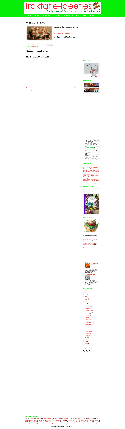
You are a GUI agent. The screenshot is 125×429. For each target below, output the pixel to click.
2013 (86, 339)
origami (84, 175)
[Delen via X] (49, 45)
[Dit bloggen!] (48, 45)
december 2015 (89, 304)
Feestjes (56, 15)
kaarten (84, 240)
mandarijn (97, 176)
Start (28, 15)
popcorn (85, 179)
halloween (85, 169)
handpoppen (92, 239)
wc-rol (91, 183)
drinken (88, 183)
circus (84, 244)
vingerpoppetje (86, 181)
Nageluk (86, 262)
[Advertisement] (91, 38)
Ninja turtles (88, 326)
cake (93, 178)
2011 (86, 343)
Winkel (36, 15)
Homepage (53, 87)
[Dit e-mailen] (47, 45)
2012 (86, 341)
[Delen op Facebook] (51, 45)
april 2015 (88, 317)
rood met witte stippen (94, 180)
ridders (88, 242)
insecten (97, 172)
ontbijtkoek (93, 179)
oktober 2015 (89, 308)
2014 (86, 337)
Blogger (72, 426)
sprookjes (95, 240)
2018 (86, 298)
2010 (86, 344)
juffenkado (91, 169)
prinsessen (93, 242)
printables (85, 170)
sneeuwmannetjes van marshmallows (62, 33)
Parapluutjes (88, 327)
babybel (45, 418)
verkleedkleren (95, 238)
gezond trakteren (88, 166)
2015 (86, 303)
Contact (92, 15)
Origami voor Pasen (90, 333)
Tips (85, 15)
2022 (86, 290)
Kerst (97, 167)
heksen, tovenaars (90, 244)
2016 (86, 301)
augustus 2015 (89, 312)
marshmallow (36, 46)
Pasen (92, 171)
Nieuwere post (29, 87)
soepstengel (94, 183)
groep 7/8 (89, 178)
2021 (86, 292)
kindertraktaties (86, 239)
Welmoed (56, 28)
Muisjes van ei (88, 329)
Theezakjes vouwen (94, 275)
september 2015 (89, 310)
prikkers (97, 169)
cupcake (97, 171)
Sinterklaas (85, 176)
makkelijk (96, 166)
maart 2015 (88, 319)
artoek (94, 167)
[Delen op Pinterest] (52, 45)
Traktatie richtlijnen (71, 15)
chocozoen (32, 46)
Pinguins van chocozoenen (59, 31)
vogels (90, 170)
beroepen (88, 243)
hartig (88, 167)
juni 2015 (88, 313)
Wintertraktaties (89, 331)
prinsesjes (97, 175)
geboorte (85, 183)
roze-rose (92, 172)
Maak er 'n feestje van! (90, 274)
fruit (91, 167)
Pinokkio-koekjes (89, 324)
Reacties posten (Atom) (37, 89)
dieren (84, 167)
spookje (88, 179)
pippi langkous (90, 175)
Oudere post (76, 87)
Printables (46, 15)
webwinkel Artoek (93, 236)
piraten (84, 174)
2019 (86, 296)
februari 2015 (89, 321)
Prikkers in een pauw (90, 322)
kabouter (97, 178)
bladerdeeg (50, 418)
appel (88, 174)
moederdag (85, 172)
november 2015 (89, 306)
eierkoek (97, 179)
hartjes (97, 174)
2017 (86, 299)
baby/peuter (96, 170)
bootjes (84, 178)
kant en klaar (91, 176)
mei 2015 (88, 315)
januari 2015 (88, 335)
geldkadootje (86, 180)
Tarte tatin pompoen (94, 263)
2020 (86, 294)
